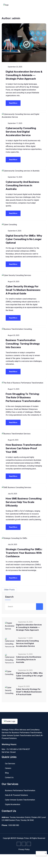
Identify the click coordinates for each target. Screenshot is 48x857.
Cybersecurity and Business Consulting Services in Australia (22, 185)
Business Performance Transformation (20, 790)
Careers (8, 768)
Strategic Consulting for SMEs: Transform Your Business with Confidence (24, 553)
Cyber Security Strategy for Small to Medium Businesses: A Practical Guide (23, 290)
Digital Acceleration (12, 804)
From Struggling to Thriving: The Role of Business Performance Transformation (23, 397)
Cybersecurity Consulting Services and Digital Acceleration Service (21, 132)
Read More (13, 103)
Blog (7, 773)
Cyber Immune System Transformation (20, 800)
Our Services (10, 764)
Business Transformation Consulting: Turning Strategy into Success (23, 344)
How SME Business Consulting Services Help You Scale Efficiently (24, 502)
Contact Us (9, 777)
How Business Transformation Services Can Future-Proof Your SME (24, 448)
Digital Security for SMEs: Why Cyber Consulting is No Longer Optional (24, 239)
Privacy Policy (24, 849)
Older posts (9, 589)
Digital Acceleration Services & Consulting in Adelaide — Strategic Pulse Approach (24, 75)
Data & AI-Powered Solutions (16, 795)
